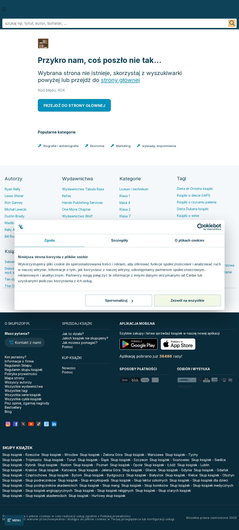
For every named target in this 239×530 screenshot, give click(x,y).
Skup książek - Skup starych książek (163, 490)
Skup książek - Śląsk (93, 460)
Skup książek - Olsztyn (216, 475)
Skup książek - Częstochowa (24, 475)
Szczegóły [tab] (119, 240)
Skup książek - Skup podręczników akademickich (39, 485)
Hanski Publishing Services (82, 203)
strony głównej (120, 80)
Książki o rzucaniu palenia (196, 202)
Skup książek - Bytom (65, 475)
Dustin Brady (15, 216)
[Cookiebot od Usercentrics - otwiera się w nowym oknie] (200, 226)
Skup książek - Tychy (181, 455)
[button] (25, 343)
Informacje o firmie (19, 361)
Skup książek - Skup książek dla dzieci (198, 480)
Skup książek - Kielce (181, 475)
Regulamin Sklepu (18, 365)
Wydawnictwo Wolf (77, 216)
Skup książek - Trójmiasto (22, 460)
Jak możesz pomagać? (80, 343)
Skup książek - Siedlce (208, 460)
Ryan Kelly (12, 189)
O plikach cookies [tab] (189, 240)
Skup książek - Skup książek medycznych (201, 485)
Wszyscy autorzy (18, 382)
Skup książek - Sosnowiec (170, 460)
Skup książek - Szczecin (129, 460)
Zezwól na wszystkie (187, 300)
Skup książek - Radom (54, 465)
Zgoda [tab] (49, 240)
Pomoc (67, 347)
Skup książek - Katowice (57, 470)
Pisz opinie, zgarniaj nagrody (27, 403)
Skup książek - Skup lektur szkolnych (139, 480)
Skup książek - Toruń (60, 460)
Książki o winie (188, 216)
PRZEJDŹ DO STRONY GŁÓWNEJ (74, 105)
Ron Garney (14, 203)
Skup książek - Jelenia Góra (99, 470)
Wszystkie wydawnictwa (24, 386)
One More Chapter (76, 209)
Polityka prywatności (21, 374)
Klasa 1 (125, 196)
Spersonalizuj (116, 300)
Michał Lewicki (15, 209)
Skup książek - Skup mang (99, 485)
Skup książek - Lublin (193, 465)
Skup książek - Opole (126, 465)
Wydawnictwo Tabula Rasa (83, 189)
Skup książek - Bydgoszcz (104, 475)
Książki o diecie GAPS (193, 195)
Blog (8, 412)
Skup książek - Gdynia (175, 470)
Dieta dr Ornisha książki (195, 189)
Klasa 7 (125, 216)
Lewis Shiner (14, 196)
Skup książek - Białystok (144, 475)
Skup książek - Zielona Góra (101, 455)
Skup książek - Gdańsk (211, 470)
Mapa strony (14, 378)
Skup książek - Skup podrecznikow (29, 480)
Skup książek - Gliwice (139, 470)
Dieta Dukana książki (192, 209)
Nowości (68, 368)
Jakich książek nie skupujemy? (85, 338)
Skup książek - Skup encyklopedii (83, 480)
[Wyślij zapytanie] (232, 23)
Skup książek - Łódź (160, 465)
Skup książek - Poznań (90, 465)
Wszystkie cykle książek (23, 399)
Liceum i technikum (134, 189)
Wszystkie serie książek (23, 395)
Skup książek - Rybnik (19, 465)
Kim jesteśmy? (15, 357)
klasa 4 (125, 203)
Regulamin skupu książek (23, 370)
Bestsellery (13, 407)
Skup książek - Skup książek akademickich (34, 496)
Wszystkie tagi (16, 391)
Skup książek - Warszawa (143, 455)
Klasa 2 (125, 209)
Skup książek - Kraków (19, 470)
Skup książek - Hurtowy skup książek (97, 496)
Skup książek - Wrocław (59, 455)
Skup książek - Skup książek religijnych (104, 490)
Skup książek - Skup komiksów (144, 485)
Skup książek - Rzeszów (20, 455)
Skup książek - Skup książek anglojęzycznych (37, 490)
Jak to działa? (73, 334)
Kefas (66, 196)
